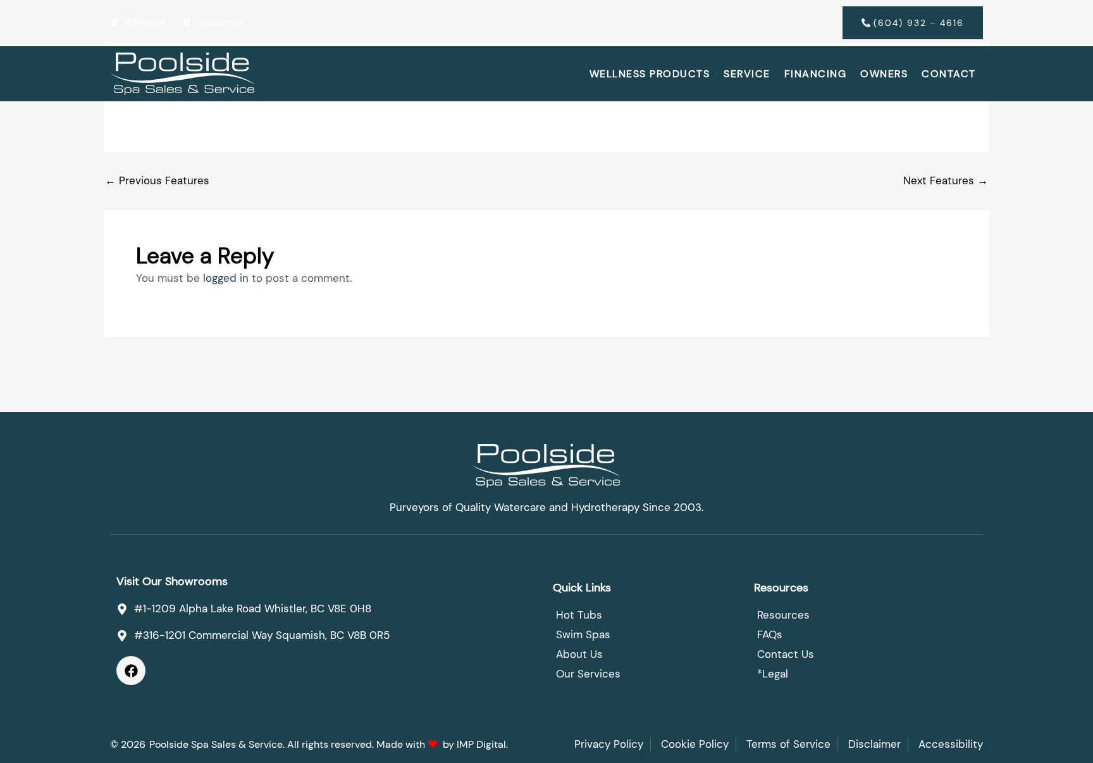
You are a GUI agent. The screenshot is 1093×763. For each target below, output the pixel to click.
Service (747, 73)
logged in (226, 278)
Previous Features (157, 180)
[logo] (183, 74)
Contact (949, 73)
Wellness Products (650, 73)
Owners (884, 73)
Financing (815, 73)
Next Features (945, 180)
